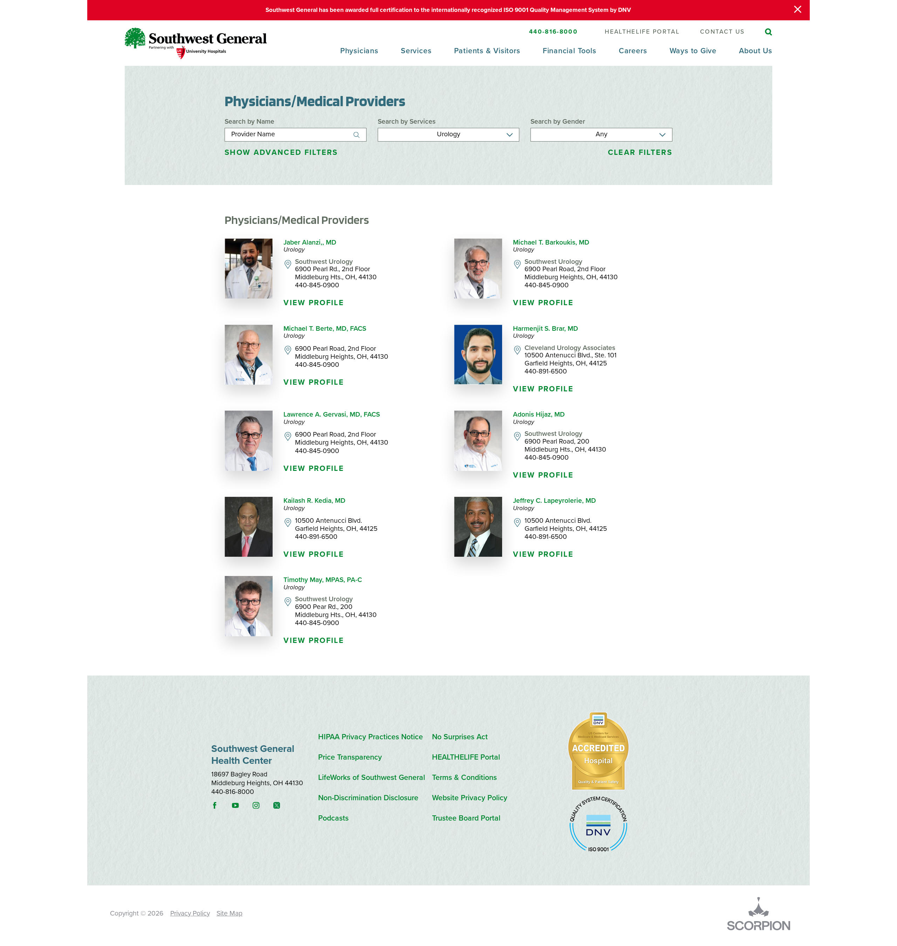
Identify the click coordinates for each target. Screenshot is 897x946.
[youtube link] (241, 805)
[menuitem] (359, 56)
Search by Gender (557, 121)
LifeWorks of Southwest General (371, 777)
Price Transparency (350, 757)
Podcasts (333, 818)
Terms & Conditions (464, 777)
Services (416, 50)
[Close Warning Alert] (798, 10)
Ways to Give (693, 50)
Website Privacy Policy (469, 798)
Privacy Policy (190, 913)
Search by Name (249, 121)
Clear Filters (640, 152)
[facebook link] (220, 805)
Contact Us (722, 32)
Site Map (229, 913)
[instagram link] (262, 805)
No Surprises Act (460, 737)
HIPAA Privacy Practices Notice (370, 737)
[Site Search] (768, 31)
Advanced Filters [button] (281, 152)
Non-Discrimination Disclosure (368, 798)
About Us (755, 50)
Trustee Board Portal (466, 818)
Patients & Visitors (487, 50)
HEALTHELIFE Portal (642, 32)
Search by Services (407, 121)
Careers (633, 50)
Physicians (359, 50)
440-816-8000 (553, 31)
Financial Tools (569, 50)
